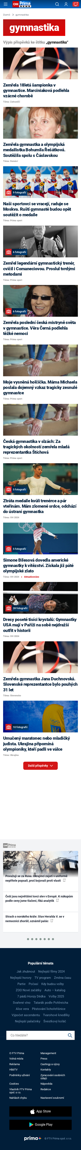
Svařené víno (22, 1003)
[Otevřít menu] (5, 4)
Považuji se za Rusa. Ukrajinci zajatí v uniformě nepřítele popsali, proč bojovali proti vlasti (36, 878)
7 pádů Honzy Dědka (31, 996)
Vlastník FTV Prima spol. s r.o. (20, 1091)
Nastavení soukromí (52, 1097)
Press (43, 1058)
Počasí (33, 984)
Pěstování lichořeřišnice (48, 1009)
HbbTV (13, 1069)
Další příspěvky (38, 765)
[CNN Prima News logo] (21, 4)
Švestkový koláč (54, 1021)
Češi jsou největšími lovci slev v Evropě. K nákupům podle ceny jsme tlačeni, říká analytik (39, 898)
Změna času (62, 978)
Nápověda (46, 1083)
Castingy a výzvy (50, 1064)
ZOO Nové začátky (28, 990)
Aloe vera (22, 1009)
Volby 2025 (56, 996)
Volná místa (16, 1058)
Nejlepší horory (20, 978)
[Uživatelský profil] (66, 4)
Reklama (14, 1064)
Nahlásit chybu (18, 1097)
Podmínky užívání (19, 1075)
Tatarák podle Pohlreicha (51, 1003)
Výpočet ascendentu (26, 1015)
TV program (42, 978)
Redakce (45, 1089)
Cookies (14, 1083)
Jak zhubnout (26, 971)
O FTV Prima (16, 1053)
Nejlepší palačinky (27, 1021)
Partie (21, 984)
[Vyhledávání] (57, 4)
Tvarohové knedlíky (56, 1015)
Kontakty (45, 1069)
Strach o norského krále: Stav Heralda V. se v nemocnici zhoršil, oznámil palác (34, 919)
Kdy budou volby (52, 984)
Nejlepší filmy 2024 (51, 971)
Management (48, 1053)
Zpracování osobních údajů (52, 1077)
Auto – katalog (54, 990)
